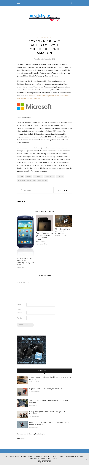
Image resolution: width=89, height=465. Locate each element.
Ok (39, 461)
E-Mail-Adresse (19, 311)
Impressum (21, 438)
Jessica (63, 190)
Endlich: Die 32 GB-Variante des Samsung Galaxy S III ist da (25, 261)
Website (19, 318)
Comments (26, 190)
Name (19, 305)
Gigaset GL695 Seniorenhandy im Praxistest (45, 389)
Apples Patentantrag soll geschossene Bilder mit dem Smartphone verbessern (44, 237)
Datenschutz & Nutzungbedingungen (31, 434)
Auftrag (28, 176)
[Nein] (86, 459)
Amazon (20, 176)
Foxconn (60, 176)
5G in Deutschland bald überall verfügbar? (62, 231)
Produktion (31, 180)
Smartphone (42, 180)
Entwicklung (49, 176)
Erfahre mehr (46, 461)
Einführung (38, 176)
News (49, 37)
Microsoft (41, 37)
